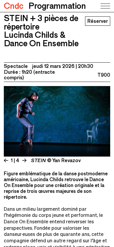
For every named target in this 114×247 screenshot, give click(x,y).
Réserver (97, 21)
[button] (30, 122)
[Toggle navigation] (104, 6)
